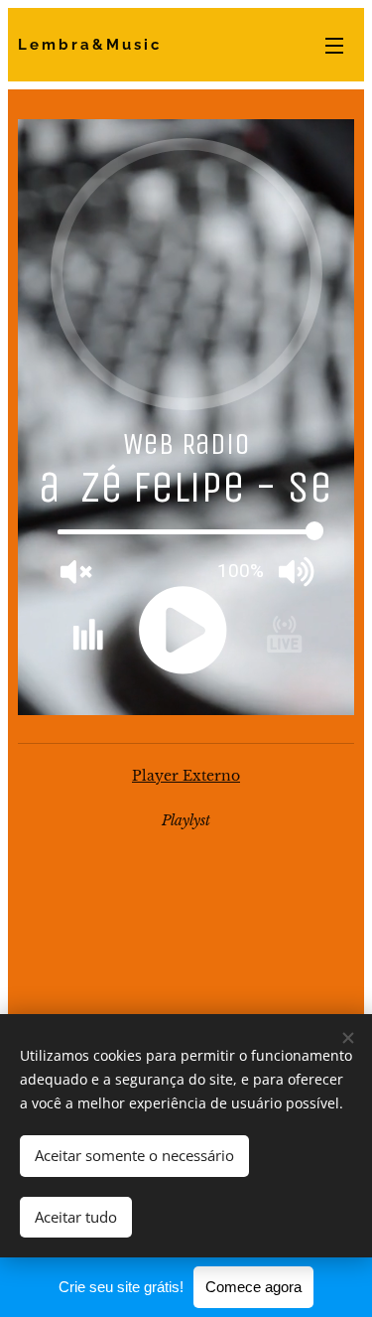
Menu (334, 45)
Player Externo (186, 776)
